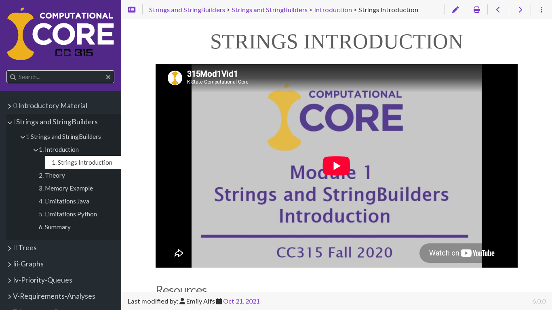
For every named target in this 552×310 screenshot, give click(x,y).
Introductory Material (50, 105)
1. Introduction (59, 149)
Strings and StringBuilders (55, 121)
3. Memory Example (66, 188)
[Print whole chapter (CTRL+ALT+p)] (476, 9)
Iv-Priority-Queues (42, 280)
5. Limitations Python (68, 214)
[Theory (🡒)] (519, 9)
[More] (541, 9)
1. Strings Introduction (82, 162)
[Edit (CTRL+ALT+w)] (455, 9)
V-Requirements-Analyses (54, 296)
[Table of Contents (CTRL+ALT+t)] (132, 9)
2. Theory (52, 175)
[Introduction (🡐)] (498, 9)
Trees (25, 247)
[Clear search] (108, 77)
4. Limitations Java (64, 201)
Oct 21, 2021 (241, 301)
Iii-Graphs (28, 264)
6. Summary (55, 226)
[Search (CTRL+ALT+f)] (13, 77)
